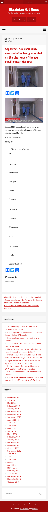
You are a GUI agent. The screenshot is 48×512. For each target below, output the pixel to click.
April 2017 (11, 465)
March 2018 (12, 434)
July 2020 (11, 400)
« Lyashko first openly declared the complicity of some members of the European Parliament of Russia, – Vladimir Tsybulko (23, 300)
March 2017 (12, 468)
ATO (10, 41)
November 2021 (14, 397)
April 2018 (11, 431)
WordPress (24, 509)
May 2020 (11, 403)
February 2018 (13, 437)
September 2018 (14, 417)
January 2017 (13, 473)
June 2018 (11, 426)
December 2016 (14, 476)
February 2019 (13, 406)
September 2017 (14, 451)
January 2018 (13, 440)
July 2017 (11, 457)
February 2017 (13, 471)
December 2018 (14, 411)
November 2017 (14, 445)
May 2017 (11, 462)
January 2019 (13, 409)
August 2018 (13, 420)
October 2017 (13, 448)
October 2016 (13, 482)
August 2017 (13, 454)
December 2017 (14, 442)
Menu (4, 29)
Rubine (35, 509)
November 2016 (14, 479)
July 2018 (11, 423)
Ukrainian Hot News (24, 9)
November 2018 (14, 414)
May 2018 (11, 428)
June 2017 (11, 459)
